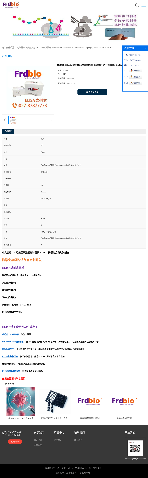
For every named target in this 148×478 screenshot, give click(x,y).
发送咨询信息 (92, 92)
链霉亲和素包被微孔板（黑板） (55, 418)
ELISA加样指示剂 (10, 356)
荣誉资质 (38, 445)
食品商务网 (85, 473)
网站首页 (21, 47)
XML (99, 468)
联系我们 (78, 440)
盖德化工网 (71, 473)
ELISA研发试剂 (44, 47)
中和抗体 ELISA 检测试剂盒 (21, 418)
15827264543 (15, 432)
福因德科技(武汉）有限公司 (57, 468)
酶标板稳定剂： (9, 349)
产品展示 (58, 440)
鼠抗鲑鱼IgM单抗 (124, 418)
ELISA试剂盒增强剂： (12, 371)
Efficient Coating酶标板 (12, 342)
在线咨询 (15, 441)
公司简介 (38, 440)
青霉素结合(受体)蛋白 (90, 418)
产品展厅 (31, 47)
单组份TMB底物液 (10, 334)
